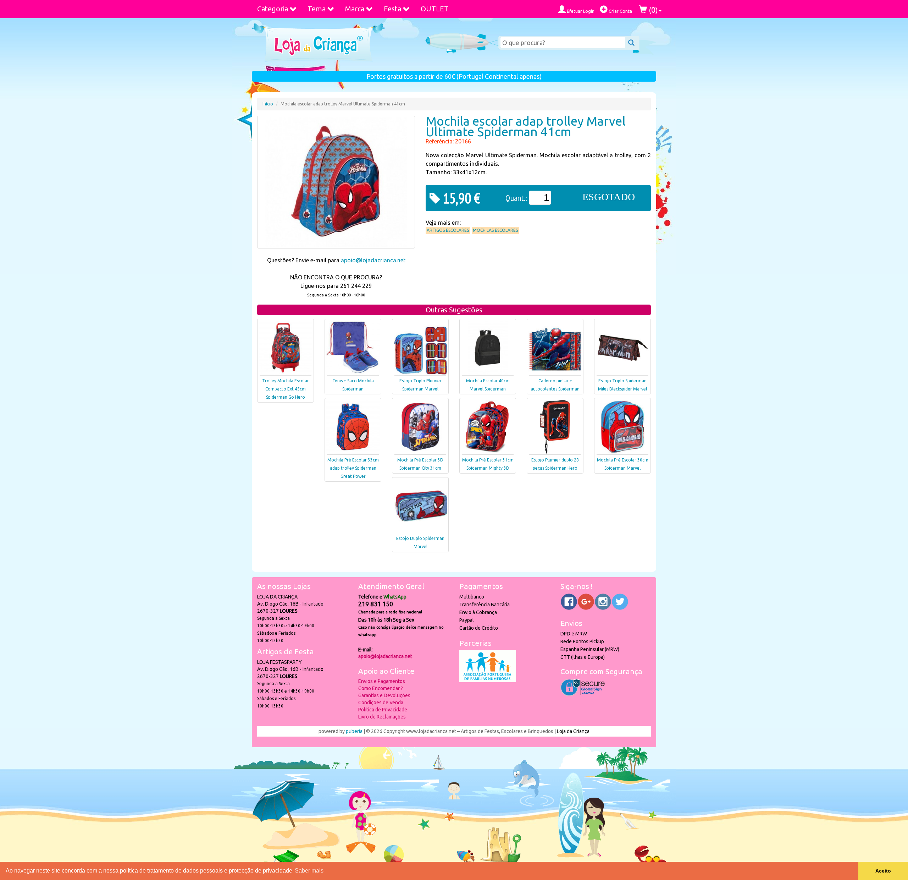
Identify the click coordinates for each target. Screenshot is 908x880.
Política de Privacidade (382, 709)
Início (267, 104)
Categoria (272, 9)
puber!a (354, 731)
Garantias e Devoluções (384, 695)
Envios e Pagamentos (381, 681)
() (652, 9)
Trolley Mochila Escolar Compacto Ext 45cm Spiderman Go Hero (285, 388)
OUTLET (435, 9)
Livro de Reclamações (382, 717)
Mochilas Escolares (495, 230)
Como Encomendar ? (380, 688)
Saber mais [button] (309, 871)
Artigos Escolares (448, 230)
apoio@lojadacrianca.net (373, 260)
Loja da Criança (573, 731)
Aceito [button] (883, 871)
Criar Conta (620, 11)
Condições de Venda (380, 702)
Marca (354, 9)
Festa (392, 9)
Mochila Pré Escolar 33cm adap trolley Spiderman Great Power (353, 468)
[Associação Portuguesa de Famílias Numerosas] (487, 680)
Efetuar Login (580, 11)
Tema (317, 9)
